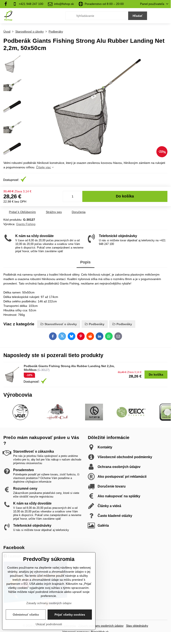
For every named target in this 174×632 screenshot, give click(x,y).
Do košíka (125, 196)
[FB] (6, 4)
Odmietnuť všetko (26, 614)
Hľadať (138, 15)
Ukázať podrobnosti (49, 624)
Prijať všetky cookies (70, 614)
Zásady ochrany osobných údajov (100, 625)
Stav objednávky (137, 625)
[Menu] (166, 15)
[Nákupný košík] (155, 15)
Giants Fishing (25, 224)
